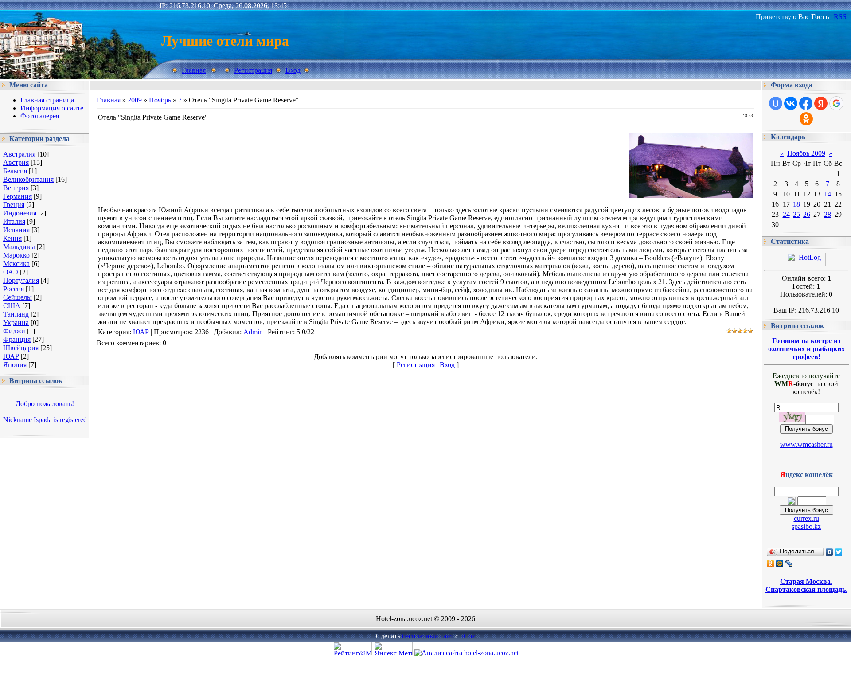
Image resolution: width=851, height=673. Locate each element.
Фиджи (14, 331)
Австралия (19, 154)
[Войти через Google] (836, 103)
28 (827, 214)
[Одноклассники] (770, 563)
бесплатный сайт (427, 636)
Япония (15, 364)
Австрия (16, 162)
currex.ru (806, 518)
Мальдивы (19, 246)
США (11, 305)
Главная (194, 70)
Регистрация (253, 70)
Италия (14, 221)
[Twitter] (838, 552)
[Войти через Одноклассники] (806, 118)
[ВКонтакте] (829, 552)
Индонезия (19, 213)
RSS (840, 16)
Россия (13, 289)
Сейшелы (17, 297)
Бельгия (15, 171)
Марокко (16, 255)
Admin (253, 332)
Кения (12, 238)
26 (806, 214)
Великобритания (28, 179)
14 (827, 194)
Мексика (16, 263)
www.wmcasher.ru (806, 444)
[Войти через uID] (775, 103)
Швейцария (21, 348)
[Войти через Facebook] (805, 103)
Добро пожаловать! (45, 403)
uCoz (467, 636)
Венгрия (16, 188)
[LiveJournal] (789, 563)
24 (786, 214)
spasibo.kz (806, 526)
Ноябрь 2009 (806, 153)
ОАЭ (10, 272)
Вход (293, 70)
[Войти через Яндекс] (821, 103)
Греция (13, 204)
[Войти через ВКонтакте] (790, 103)
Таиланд (16, 314)
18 (796, 204)
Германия (17, 196)
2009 (135, 100)
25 (796, 214)
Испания (16, 230)
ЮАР (11, 356)
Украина (16, 322)
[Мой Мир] (780, 563)
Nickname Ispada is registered (45, 419)
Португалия (21, 280)
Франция (17, 339)
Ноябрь (160, 100)
